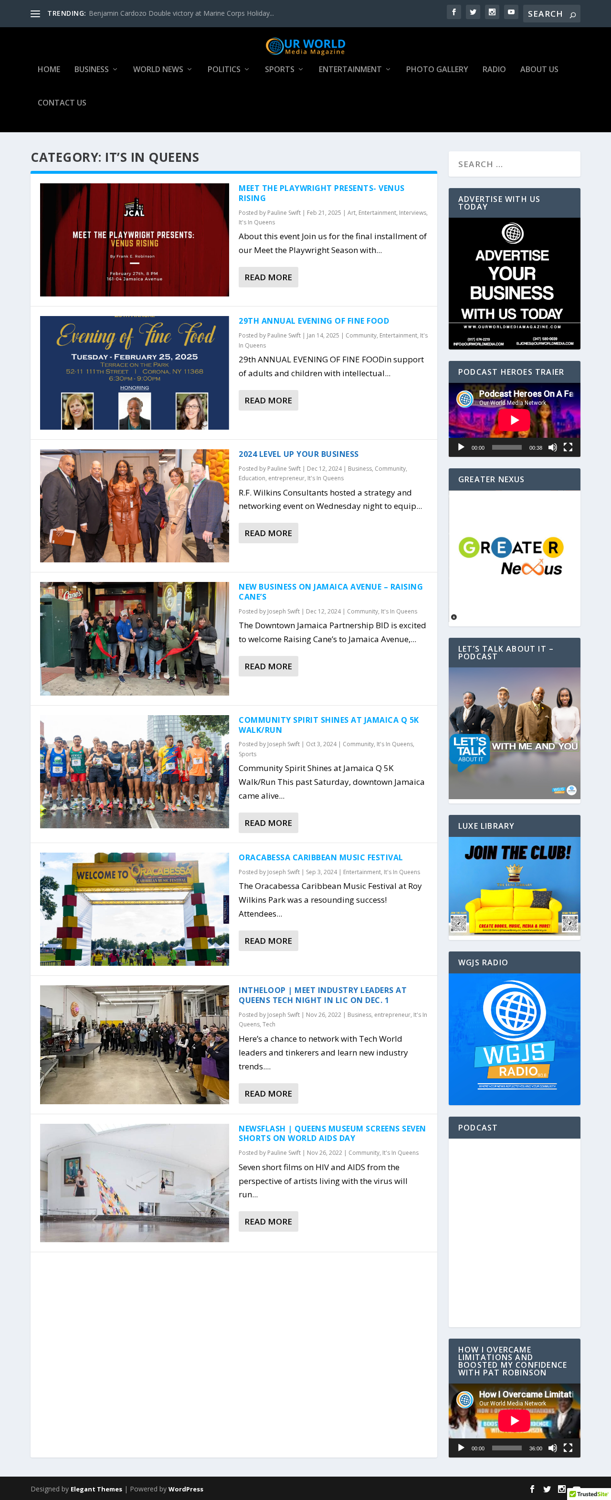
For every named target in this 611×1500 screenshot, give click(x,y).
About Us (539, 69)
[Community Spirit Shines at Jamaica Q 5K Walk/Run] (134, 771)
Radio (494, 69)
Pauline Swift (284, 213)
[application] (514, 420)
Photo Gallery (437, 69)
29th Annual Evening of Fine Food (314, 321)
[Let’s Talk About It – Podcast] (514, 796)
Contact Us (62, 103)
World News (158, 69)
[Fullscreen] (568, 447)
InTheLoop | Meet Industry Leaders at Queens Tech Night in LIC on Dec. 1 (323, 995)
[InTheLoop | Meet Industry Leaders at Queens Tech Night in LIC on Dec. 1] (134, 1044)
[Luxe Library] (514, 933)
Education (252, 478)
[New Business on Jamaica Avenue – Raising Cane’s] (134, 638)
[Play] (461, 447)
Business (91, 69)
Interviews (412, 213)
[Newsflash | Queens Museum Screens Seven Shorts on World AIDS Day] (134, 1183)
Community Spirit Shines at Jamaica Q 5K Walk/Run (329, 725)
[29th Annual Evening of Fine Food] (134, 372)
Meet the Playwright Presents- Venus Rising (322, 193)
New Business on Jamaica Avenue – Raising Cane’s (331, 591)
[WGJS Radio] (514, 1039)
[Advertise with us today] (514, 283)
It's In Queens (257, 222)
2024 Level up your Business (299, 454)
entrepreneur (286, 478)
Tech (269, 1024)
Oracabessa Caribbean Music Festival (321, 857)
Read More (268, 277)
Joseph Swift (283, 611)
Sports (280, 69)
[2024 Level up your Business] (134, 505)
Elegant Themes (96, 1489)
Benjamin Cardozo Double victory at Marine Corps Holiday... (181, 13)
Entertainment (350, 69)
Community (361, 335)
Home (49, 69)
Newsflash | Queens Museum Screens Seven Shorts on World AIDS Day (332, 1133)
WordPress (186, 1489)
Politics (224, 69)
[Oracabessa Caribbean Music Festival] (134, 909)
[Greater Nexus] (514, 619)
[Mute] (553, 447)
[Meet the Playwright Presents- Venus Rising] (134, 239)
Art (352, 213)
